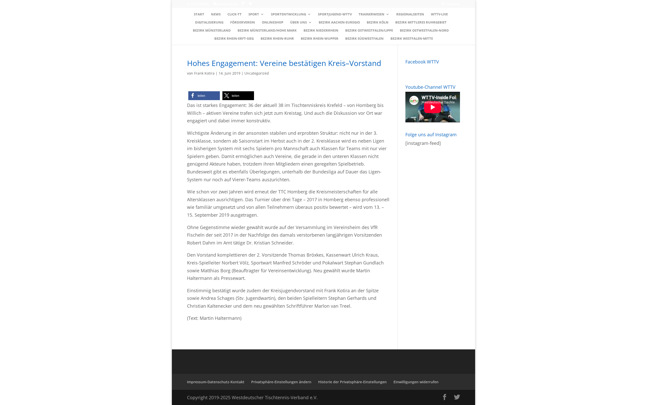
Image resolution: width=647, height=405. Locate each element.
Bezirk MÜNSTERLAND (212, 31)
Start (199, 14)
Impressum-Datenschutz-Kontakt (215, 381)
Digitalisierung (209, 22)
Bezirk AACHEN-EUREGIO (339, 22)
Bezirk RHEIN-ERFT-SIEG (234, 39)
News (216, 14)
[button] (204, 95)
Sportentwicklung (288, 14)
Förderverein (242, 22)
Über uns (298, 22)
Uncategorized (256, 73)
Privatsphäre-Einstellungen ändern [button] (281, 381)
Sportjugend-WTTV (335, 14)
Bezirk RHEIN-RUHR (277, 39)
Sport (253, 14)
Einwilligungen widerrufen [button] (416, 381)
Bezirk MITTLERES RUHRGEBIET (421, 22)
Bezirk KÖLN (377, 22)
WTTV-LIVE (439, 14)
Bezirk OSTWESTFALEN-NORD (424, 31)
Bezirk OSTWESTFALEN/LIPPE (369, 31)
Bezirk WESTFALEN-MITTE (411, 39)
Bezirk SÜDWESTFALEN (364, 39)
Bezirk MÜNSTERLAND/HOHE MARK (267, 31)
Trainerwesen (371, 14)
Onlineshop (272, 22)
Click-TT (234, 14)
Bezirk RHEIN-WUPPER (319, 39)
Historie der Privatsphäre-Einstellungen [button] (352, 381)
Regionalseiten (410, 14)
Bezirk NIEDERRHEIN (321, 31)
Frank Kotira (204, 73)
